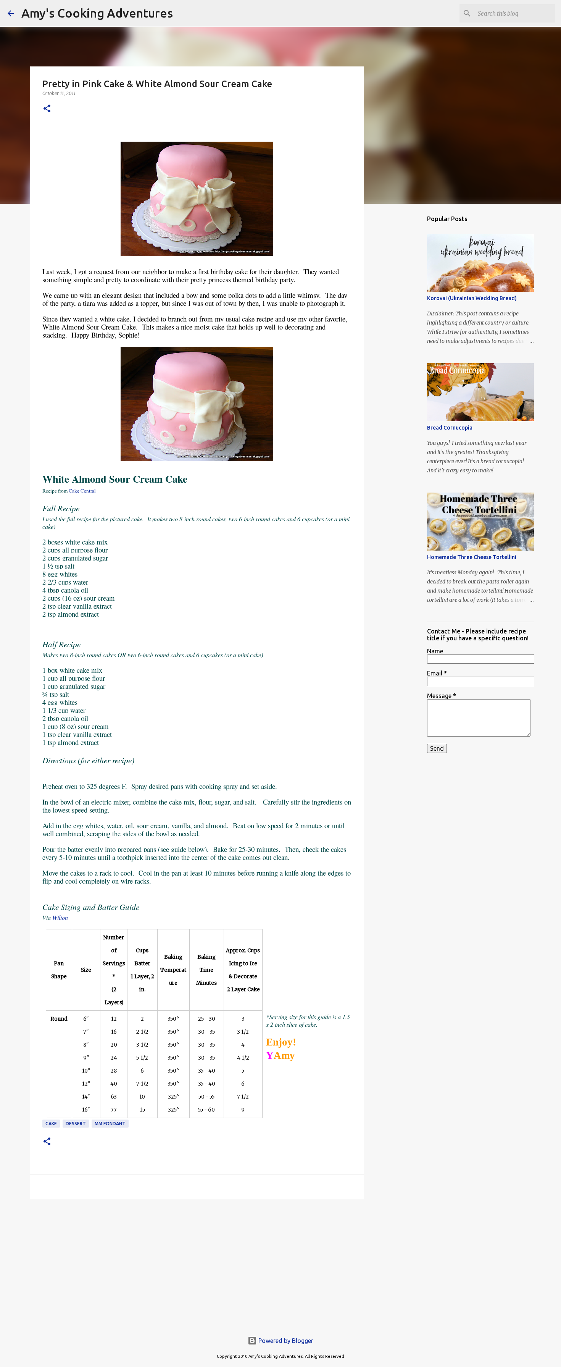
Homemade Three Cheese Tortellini (471, 557)
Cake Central (82, 490)
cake (51, 1123)
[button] (47, 109)
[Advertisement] (197, 1264)
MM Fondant (110, 1123)
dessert (76, 1123)
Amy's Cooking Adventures (97, 13)
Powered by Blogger (285, 1340)
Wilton (60, 917)
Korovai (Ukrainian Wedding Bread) (472, 298)
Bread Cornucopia (449, 428)
